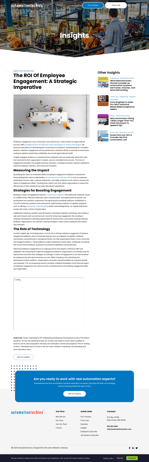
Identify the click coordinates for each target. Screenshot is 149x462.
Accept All (132, 458)
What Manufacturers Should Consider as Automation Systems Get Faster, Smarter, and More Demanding (122, 85)
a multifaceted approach (55, 195)
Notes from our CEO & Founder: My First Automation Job (121, 137)
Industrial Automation (127, 78)
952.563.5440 (112, 426)
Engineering (114, 78)
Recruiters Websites (52, 448)
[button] (93, 5)
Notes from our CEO (127, 132)
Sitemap (64, 448)
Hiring (112, 116)
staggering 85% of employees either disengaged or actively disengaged (53, 145)
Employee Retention (23, 71)
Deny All (120, 458)
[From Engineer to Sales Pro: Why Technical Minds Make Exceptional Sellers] (103, 100)
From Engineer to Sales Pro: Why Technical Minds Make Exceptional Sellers (122, 106)
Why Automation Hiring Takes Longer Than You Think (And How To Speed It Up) (122, 122)
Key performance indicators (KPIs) (59, 177)
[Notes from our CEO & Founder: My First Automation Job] (103, 135)
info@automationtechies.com (119, 429)
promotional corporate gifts (36, 206)
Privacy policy (108, 458)
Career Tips (114, 96)
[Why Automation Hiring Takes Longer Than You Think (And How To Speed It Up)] (103, 119)
